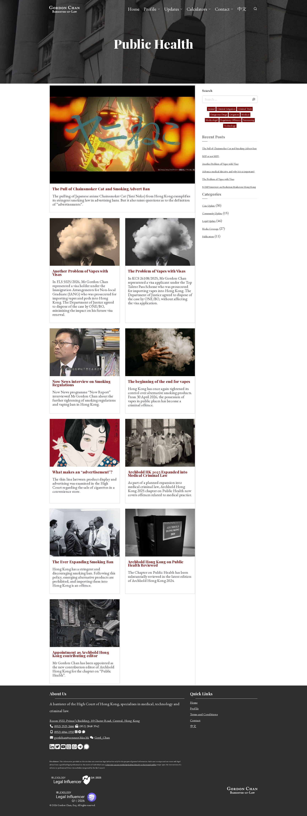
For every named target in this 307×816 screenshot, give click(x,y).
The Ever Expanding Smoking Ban (82, 561)
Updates (171, 9)
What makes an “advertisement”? (82, 471)
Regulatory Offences (230, 120)
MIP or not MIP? (210, 156)
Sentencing (248, 120)
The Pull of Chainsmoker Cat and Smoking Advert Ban (101, 188)
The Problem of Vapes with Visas (157, 270)
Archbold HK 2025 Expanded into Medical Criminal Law (157, 473)
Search (207, 90)
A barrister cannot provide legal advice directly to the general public (130, 764)
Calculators (197, 9)
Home (133, 9)
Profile (150, 9)
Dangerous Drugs (218, 114)
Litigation (234, 114)
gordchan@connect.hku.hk (71, 737)
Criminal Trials (245, 108)
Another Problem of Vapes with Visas (80, 272)
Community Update (212, 213)
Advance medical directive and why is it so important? (228, 171)
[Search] (253, 99)
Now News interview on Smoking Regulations (81, 383)
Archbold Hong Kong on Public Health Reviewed (156, 563)
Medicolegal (212, 120)
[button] (158, 9)
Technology (230, 125)
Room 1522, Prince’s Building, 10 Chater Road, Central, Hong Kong (95, 721)
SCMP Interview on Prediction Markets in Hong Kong (229, 187)
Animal (211, 108)
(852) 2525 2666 (64, 726)
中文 (241, 9)
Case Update (208, 205)
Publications (208, 236)
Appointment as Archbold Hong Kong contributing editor (80, 654)
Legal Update (209, 221)
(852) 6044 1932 (64, 732)
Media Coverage (210, 228)
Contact (222, 9)
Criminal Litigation (226, 108)
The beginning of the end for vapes (159, 381)
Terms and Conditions (204, 714)
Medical (245, 114)
